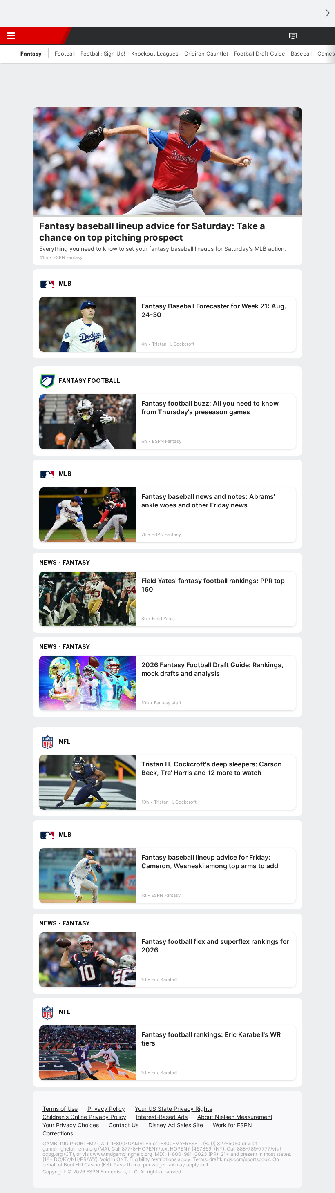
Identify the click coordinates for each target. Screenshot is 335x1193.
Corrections (57, 1133)
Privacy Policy (106, 1108)
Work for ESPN (232, 1125)
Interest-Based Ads (162, 1116)
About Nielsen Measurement (234, 1116)
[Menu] (11, 36)
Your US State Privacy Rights (173, 1108)
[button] (308, 36)
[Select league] (25, 13)
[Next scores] (327, 13)
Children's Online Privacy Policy (84, 1116)
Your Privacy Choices (70, 1125)
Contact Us (123, 1125)
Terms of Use (60, 1108)
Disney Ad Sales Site (175, 1125)
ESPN (43, 36)
